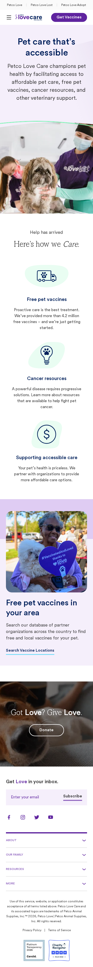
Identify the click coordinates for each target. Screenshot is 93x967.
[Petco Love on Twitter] (37, 817)
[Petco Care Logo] (29, 17)
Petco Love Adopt (73, 5)
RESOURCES (15, 869)
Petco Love (14, 5)
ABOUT (11, 840)
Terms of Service (59, 930)
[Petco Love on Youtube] (51, 817)
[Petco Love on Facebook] (9, 817)
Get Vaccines (69, 17)
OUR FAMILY (14, 854)
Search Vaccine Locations (30, 651)
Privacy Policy (32, 930)
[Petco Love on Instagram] (23, 817)
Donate (46, 730)
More (10, 883)
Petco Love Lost (42, 5)
